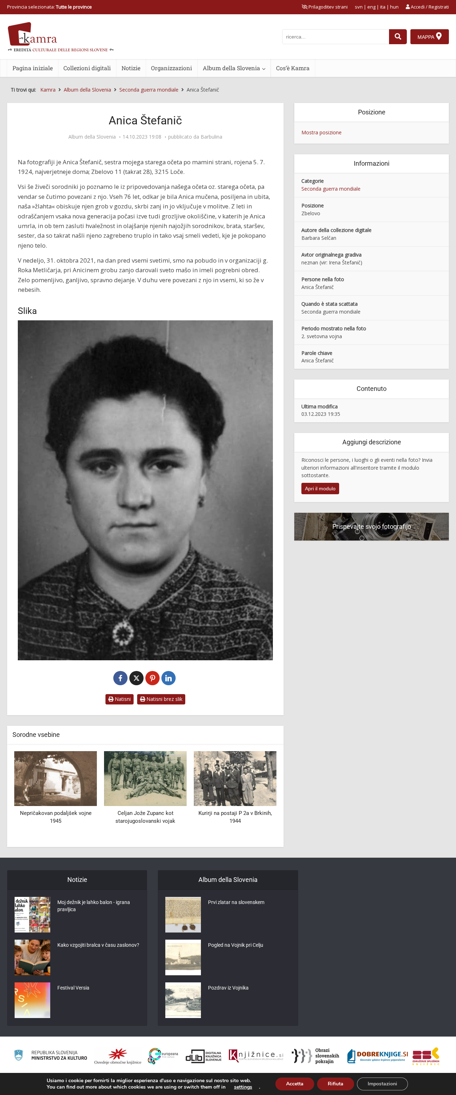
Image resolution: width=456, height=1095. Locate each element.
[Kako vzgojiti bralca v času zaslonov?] (32, 957)
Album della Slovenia (231, 68)
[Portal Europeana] (163, 1056)
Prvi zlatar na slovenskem (236, 902)
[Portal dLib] (203, 1056)
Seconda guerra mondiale (331, 188)
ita (382, 7)
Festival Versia (73, 988)
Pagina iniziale (32, 68)
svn (359, 7)
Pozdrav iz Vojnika (228, 988)
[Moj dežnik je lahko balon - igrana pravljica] (32, 915)
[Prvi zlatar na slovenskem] (183, 915)
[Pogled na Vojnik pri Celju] (183, 957)
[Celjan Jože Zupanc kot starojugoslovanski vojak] (55, 778)
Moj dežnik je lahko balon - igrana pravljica (93, 905)
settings (243, 1087)
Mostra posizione (321, 132)
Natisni (122, 699)
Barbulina (211, 137)
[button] (259, 796)
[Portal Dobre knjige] (377, 1056)
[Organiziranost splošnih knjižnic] (118, 1056)
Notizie (130, 68)
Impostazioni (382, 1083)
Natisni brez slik (163, 699)
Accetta (295, 1083)
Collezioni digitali (87, 68)
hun (394, 7)
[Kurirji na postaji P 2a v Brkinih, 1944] (145, 778)
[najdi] (398, 36)
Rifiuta (335, 1083)
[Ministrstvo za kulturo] (50, 1056)
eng (371, 7)
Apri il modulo (320, 488)
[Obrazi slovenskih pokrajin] (315, 1056)
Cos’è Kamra (293, 68)
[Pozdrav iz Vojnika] (183, 1000)
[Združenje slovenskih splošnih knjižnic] (256, 1056)
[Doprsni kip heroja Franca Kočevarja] (235, 778)
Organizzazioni (171, 68)
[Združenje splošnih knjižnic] (426, 1056)
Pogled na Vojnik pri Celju (235, 945)
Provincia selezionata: (49, 7)
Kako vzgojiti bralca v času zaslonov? (98, 945)
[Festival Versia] (32, 1000)
